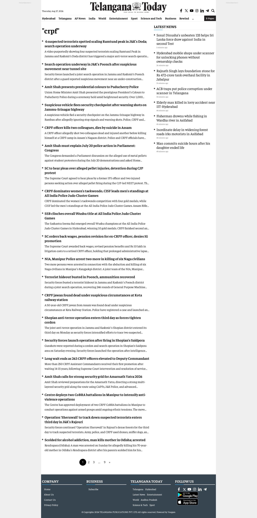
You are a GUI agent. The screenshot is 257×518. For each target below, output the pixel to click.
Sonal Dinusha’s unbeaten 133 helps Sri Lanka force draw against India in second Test (185, 39)
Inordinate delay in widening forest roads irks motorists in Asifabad (182, 131)
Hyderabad (48, 18)
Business (170, 18)
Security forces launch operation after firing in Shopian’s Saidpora (95, 340)
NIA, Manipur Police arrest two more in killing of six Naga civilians (95, 258)
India (92, 18)
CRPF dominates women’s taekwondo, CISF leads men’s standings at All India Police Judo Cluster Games (96, 193)
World (102, 18)
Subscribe (93, 489)
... (193, 18)
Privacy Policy (51, 504)
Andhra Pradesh (149, 499)
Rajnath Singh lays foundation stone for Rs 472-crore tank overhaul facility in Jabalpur (185, 74)
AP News (80, 18)
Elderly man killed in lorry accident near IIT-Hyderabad (185, 104)
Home (47, 489)
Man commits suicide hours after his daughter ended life (183, 145)
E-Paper (210, 18)
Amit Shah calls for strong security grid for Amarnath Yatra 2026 (93, 376)
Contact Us (50, 499)
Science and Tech (151, 18)
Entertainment (118, 18)
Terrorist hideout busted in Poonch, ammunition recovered (90, 276)
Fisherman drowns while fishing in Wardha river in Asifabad (181, 118)
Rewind (184, 18)
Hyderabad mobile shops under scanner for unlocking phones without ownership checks (185, 57)
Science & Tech (140, 504)
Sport (134, 18)
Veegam (171, 511)
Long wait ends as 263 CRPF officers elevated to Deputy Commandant (97, 358)
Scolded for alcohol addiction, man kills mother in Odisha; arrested (95, 439)
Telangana (65, 18)
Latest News (165, 26)
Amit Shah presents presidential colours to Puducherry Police (92, 86)
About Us (49, 494)
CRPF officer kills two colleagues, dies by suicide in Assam (88, 127)
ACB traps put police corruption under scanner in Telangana (184, 90)
